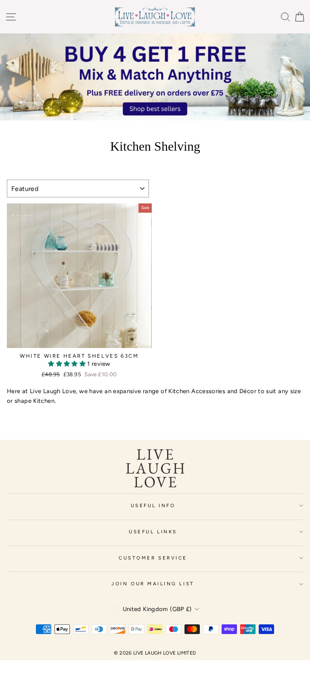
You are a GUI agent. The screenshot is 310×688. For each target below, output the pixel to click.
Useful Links (153, 532)
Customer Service (153, 558)
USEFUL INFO (153, 505)
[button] (67, 363)
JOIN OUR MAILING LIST (152, 583)
